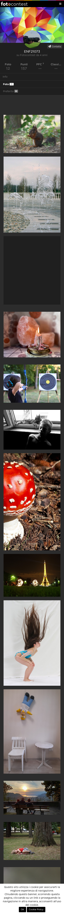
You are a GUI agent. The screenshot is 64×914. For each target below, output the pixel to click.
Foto (7, 84)
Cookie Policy (36, 909)
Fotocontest (14, 3)
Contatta (56, 46)
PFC (39, 64)
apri (32, 134)
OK (22, 909)
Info (5, 77)
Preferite (10, 91)
